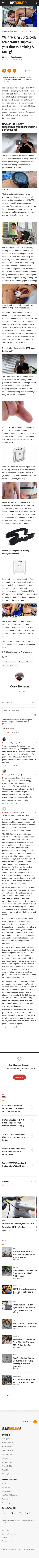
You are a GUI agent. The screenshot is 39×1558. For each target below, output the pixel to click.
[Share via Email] (14, 71)
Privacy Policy (6, 1530)
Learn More (7, 81)
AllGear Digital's (19, 1520)
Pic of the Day (7, 1454)
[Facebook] (4, 1513)
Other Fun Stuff (7, 1450)
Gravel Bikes (16, 1336)
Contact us (6, 1487)
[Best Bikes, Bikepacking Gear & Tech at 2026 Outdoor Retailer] (7, 1380)
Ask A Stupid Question (9, 1495)
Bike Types (6, 1439)
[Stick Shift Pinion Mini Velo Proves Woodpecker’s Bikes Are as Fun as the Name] (7, 1252)
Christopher (7, 812)
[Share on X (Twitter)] (9, 71)
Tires (14, 1320)
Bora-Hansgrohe (24, 336)
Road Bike (15, 1267)
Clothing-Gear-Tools (9, 1474)
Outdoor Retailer (17, 1376)
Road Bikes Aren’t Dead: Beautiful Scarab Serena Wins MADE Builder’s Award (14, 1151)
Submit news (6, 1491)
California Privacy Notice (9, 1534)
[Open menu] (3, 3)
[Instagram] (19, 1513)
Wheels (14, 1354)
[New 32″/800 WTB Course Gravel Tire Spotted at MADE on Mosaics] (7, 1324)
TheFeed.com (26, 652)
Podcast (5, 1499)
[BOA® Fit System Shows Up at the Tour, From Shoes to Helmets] (7, 1289)
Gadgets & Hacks (25, 662)
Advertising (6, 1503)
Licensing (5, 1537)
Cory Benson (16, 57)
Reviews (5, 1458)
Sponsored (15, 1285)
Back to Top (27, 1422)
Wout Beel (25, 308)
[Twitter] (12, 1513)
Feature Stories (9, 662)
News (4, 1220)
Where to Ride (7, 1462)
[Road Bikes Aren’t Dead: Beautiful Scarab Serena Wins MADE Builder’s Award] (7, 1271)
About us (5, 1483)
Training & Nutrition (10, 666)
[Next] (35, 1181)
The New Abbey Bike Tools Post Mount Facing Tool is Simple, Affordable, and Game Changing (13, 1123)
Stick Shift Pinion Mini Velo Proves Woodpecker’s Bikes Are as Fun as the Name (14, 1137)
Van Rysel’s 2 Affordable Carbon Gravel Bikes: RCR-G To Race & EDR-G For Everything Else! (24, 1342)
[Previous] (31, 1181)
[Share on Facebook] (4, 71)
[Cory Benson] (19, 677)
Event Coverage (7, 1442)
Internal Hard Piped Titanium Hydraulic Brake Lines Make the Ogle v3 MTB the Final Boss (13, 1108)
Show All (7, 1396)
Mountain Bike (7, 1466)
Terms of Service (7, 1541)
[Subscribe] (27, 1513)
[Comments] (26, 71)
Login (34, 702)
